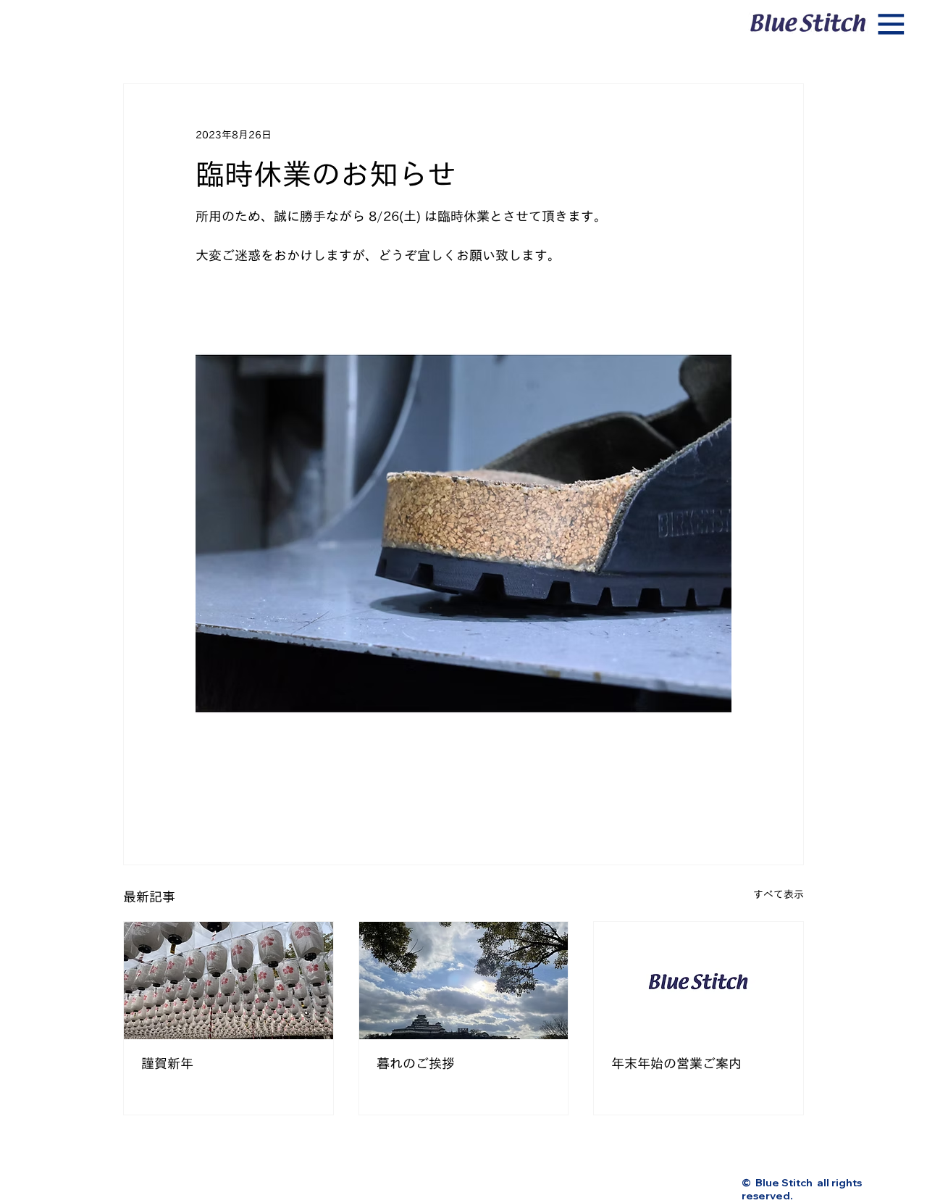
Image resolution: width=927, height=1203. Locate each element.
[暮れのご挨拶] (464, 980)
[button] (891, 25)
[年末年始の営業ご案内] (698, 980)
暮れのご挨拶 (416, 1063)
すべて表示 (778, 894)
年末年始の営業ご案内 (676, 1063)
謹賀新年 (167, 1063)
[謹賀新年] (228, 980)
